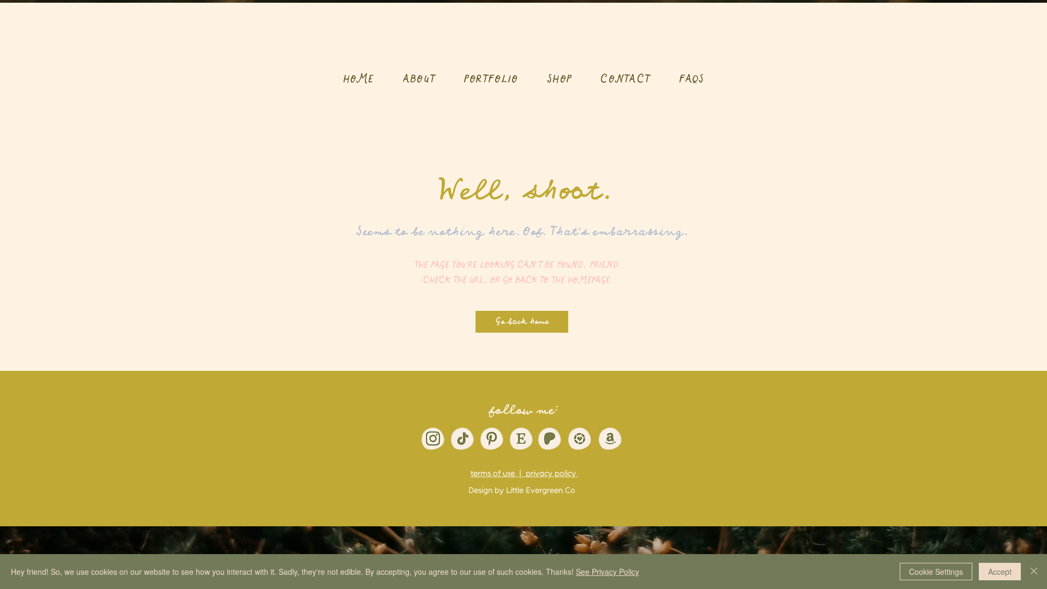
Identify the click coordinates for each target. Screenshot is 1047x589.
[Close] (1033, 571)
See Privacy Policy (607, 571)
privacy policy (551, 473)
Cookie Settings (936, 571)
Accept (1000, 571)
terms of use (494, 473)
